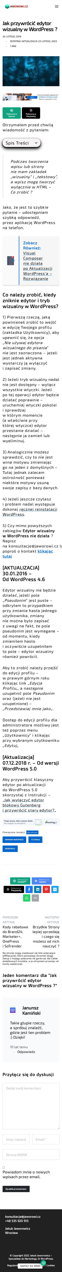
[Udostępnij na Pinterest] (46, 889)
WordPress (32, 832)
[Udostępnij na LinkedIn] (37, 889)
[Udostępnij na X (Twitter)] (55, 889)
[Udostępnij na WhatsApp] (26, 898)
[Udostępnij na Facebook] (29, 889)
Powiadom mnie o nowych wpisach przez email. (26, 1174)
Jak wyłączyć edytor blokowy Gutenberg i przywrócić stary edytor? (29, 804)
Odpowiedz (26, 1052)
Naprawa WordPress (14, 840)
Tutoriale (35, 840)
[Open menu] (57, 6)
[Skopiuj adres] (35, 898)
